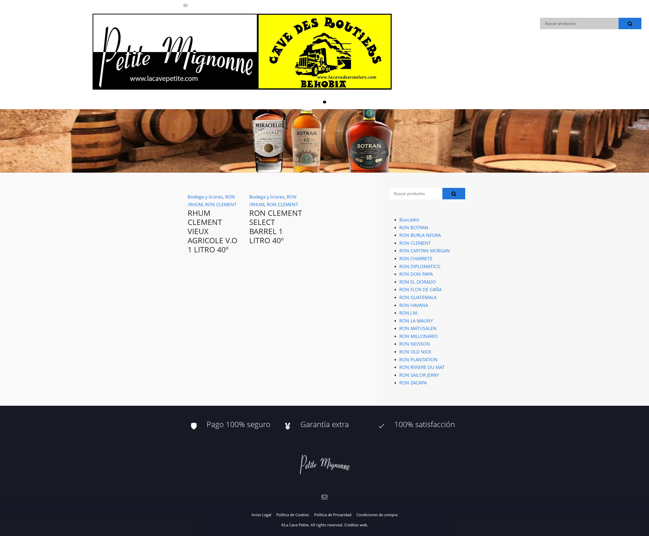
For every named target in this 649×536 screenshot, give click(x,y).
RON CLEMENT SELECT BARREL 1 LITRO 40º (275, 227)
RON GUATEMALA (418, 297)
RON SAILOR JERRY (419, 375)
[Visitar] (186, 5)
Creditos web (355, 524)
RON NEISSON (414, 344)
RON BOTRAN (413, 227)
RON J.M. (408, 313)
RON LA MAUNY (416, 321)
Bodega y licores (205, 197)
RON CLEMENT (221, 204)
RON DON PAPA (416, 274)
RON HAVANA (413, 305)
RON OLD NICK (415, 352)
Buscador (409, 220)
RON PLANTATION (418, 359)
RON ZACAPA (413, 383)
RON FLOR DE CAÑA (420, 289)
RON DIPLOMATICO (419, 266)
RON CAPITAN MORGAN (424, 251)
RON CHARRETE (415, 258)
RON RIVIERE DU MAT (422, 367)
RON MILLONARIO (418, 336)
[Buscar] (630, 23)
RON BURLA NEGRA (420, 235)
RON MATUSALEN (418, 328)
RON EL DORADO (417, 282)
